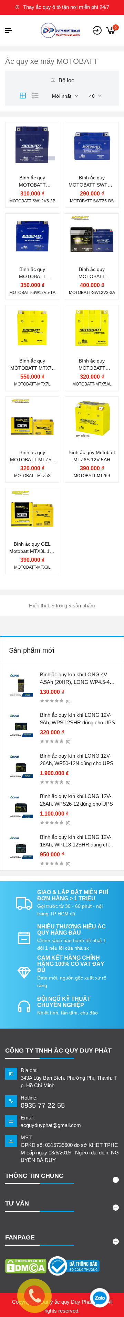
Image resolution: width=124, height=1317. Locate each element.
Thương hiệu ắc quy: (36, 126)
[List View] (35, 96)
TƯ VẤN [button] (17, 1203)
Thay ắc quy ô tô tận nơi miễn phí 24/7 (65, 7)
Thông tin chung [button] (34, 1175)
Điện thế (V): (32, 151)
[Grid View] (23, 96)
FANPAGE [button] (20, 1237)
